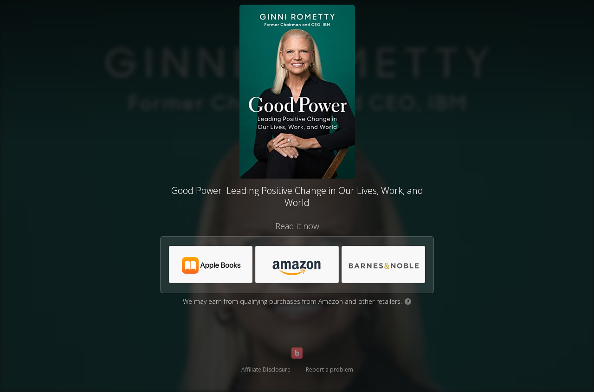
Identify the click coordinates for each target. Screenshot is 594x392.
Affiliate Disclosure (266, 369)
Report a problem (329, 369)
